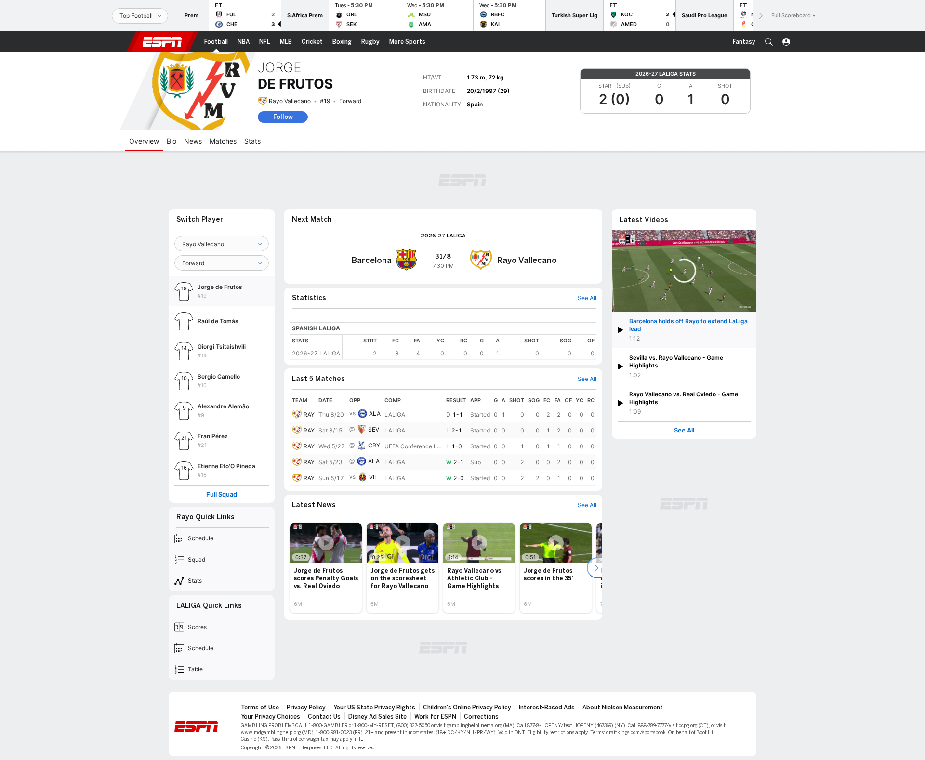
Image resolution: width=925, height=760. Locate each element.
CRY (374, 445)
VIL (373, 477)
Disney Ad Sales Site (377, 716)
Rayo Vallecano (290, 101)
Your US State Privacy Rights (374, 707)
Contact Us (324, 716)
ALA (375, 413)
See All (684, 430)
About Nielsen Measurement (622, 707)
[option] (326, 568)
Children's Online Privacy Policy (467, 707)
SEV (373, 429)
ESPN (162, 41)
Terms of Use (260, 707)
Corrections (481, 716)
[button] (769, 42)
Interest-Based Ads (547, 707)
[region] (469, 347)
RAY (309, 414)
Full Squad (221, 494)
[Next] (760, 15)
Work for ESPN (435, 716)
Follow (283, 116)
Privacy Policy (306, 707)
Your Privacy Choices (270, 716)
